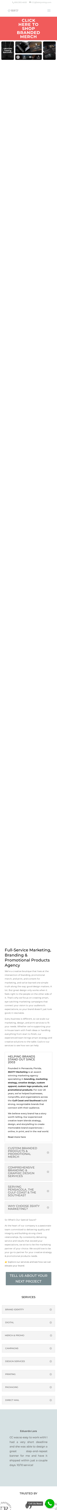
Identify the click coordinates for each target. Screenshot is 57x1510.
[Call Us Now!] (49, 1503)
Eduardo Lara (28, 1431)
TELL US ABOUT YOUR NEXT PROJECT (28, 1278)
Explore (41, 1041)
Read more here (17, 1137)
